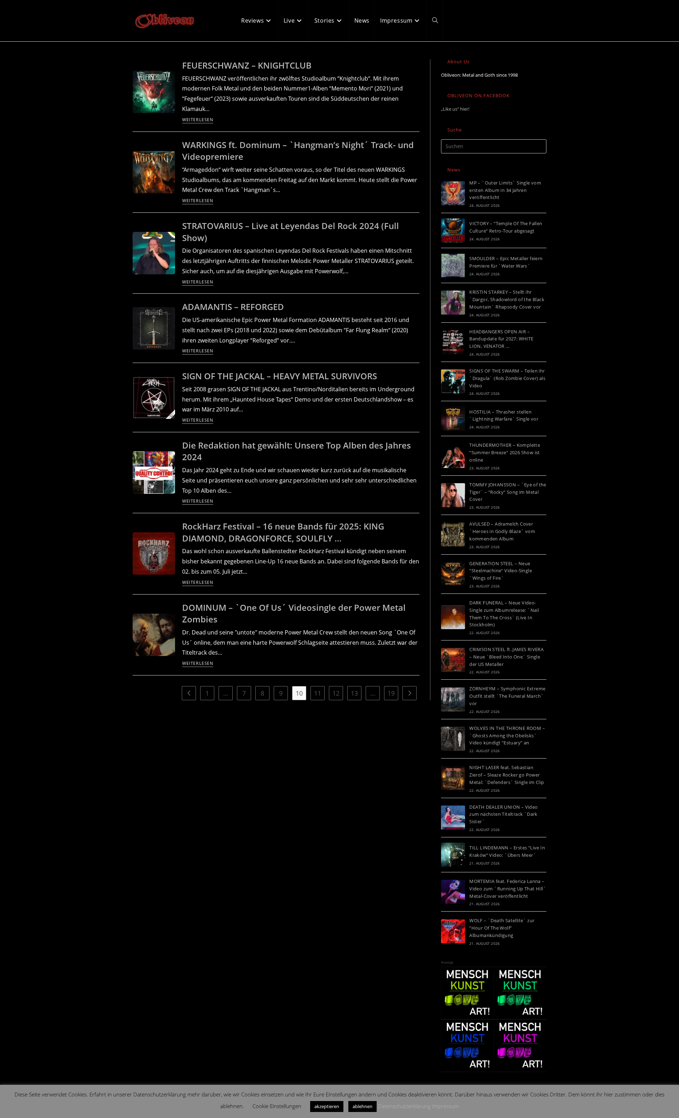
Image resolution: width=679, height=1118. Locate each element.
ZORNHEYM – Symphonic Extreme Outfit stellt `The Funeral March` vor (507, 696)
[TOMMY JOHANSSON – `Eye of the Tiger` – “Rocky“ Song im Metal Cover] (453, 495)
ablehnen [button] (362, 1106)
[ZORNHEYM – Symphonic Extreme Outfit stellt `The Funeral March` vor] (453, 699)
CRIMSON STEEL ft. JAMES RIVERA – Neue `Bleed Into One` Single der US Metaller (506, 656)
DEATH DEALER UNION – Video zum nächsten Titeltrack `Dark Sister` (503, 814)
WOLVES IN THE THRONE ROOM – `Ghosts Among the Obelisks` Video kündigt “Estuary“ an (507, 735)
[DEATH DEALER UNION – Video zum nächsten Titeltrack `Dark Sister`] (453, 818)
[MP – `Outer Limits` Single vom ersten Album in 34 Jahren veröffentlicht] (453, 193)
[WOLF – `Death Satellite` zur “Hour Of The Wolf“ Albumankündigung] (453, 931)
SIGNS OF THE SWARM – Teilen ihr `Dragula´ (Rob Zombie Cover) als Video (507, 378)
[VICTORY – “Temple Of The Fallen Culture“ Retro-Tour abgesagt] (453, 230)
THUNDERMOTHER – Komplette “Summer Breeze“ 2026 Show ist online (504, 452)
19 (391, 693)
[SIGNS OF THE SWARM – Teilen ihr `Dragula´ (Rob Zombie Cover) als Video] (453, 381)
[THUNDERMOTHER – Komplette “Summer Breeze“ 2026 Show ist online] (453, 456)
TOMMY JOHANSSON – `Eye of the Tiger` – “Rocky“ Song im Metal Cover (507, 492)
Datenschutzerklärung (404, 1106)
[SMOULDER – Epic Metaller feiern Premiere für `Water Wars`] (453, 265)
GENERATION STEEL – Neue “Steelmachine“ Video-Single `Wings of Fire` (500, 570)
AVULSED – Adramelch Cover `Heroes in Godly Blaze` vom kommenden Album (502, 531)
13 (354, 693)
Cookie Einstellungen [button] (277, 1106)
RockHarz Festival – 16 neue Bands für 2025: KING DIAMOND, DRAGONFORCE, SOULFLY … (283, 532)
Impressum (445, 1106)
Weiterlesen (197, 120)
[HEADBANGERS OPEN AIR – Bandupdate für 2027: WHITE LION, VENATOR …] (453, 342)
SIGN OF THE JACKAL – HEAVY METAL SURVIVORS (279, 376)
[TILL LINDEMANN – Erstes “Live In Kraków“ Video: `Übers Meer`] (453, 855)
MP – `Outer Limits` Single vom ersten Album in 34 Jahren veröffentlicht (505, 190)
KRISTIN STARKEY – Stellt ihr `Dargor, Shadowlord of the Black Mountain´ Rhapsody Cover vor (506, 299)
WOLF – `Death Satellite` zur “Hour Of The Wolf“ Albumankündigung (501, 927)
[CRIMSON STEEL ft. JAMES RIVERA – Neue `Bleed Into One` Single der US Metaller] (453, 660)
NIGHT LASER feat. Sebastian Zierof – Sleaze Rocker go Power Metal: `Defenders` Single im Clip (506, 774)
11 (317, 693)
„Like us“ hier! (455, 109)
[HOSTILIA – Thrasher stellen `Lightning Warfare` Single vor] (453, 418)
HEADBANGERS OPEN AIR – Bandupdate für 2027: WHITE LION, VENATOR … (501, 339)
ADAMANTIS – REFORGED (233, 306)
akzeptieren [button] (326, 1106)
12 (336, 693)
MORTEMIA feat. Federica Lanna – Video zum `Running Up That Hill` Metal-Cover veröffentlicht (507, 888)
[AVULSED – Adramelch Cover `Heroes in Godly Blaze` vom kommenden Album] (453, 534)
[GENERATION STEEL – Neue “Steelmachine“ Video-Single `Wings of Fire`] (453, 574)
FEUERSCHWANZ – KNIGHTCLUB (247, 65)
